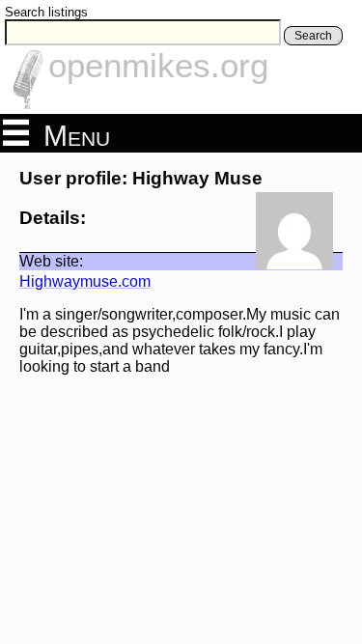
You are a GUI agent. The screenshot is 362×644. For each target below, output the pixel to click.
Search (313, 35)
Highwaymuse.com (85, 281)
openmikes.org (158, 65)
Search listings (46, 12)
